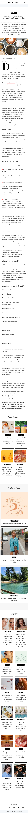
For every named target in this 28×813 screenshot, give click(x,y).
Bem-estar (4, 5)
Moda (14, 5)
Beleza (10, 5)
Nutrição (14, 12)
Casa (7, 692)
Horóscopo (14, 520)
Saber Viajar (14, 595)
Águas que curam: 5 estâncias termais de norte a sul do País (21, 726)
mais (24, 5)
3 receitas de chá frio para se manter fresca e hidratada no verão (21, 442)
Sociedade (21, 631)
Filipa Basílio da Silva (8, 58)
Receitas (19, 5)
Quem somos (14, 804)
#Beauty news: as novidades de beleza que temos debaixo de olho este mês (7, 756)
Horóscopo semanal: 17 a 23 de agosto (14, 524)
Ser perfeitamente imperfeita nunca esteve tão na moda (7, 785)
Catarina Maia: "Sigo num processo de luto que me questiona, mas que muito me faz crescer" (21, 640)
